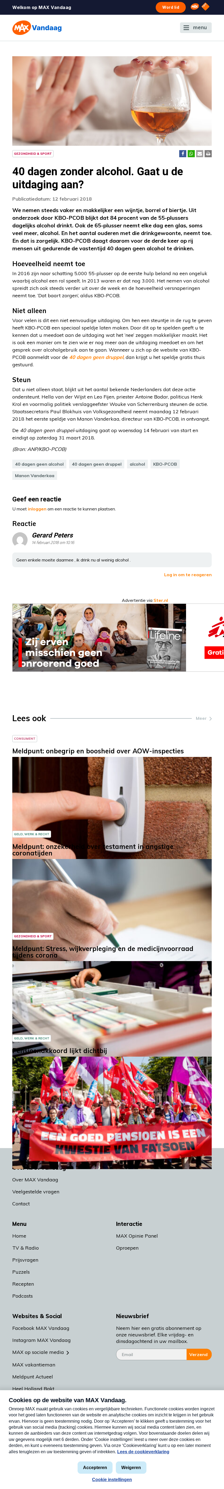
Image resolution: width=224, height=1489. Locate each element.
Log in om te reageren (188, 574)
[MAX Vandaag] (36, 27)
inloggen (37, 509)
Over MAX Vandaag (35, 1179)
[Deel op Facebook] (182, 153)
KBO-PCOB (165, 464)
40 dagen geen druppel (97, 464)
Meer (201, 718)
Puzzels (21, 1272)
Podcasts (22, 1296)
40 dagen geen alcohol (39, 464)
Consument (25, 738)
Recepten (23, 1284)
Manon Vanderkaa (34, 475)
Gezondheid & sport (33, 153)
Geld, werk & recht (31, 834)
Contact (21, 1203)
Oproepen (127, 1248)
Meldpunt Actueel (32, 1377)
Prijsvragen (25, 1260)
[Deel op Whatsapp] (191, 153)
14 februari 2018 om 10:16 (53, 542)
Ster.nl (161, 600)
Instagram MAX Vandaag (41, 1340)
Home (19, 1236)
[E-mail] (199, 153)
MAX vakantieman (33, 1365)
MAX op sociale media (38, 1352)
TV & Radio (25, 1248)
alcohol (137, 464)
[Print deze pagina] (208, 153)
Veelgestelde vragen (35, 1191)
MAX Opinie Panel (137, 1236)
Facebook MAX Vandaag (40, 1328)
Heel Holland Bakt (33, 1389)
